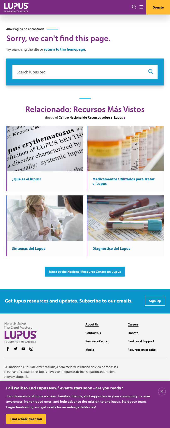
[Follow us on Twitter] (15, 349)
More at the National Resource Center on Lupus (85, 271)
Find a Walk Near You (26, 419)
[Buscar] (134, 7)
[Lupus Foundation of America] (16, 7)
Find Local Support (141, 341)
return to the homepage (64, 49)
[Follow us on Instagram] (31, 349)
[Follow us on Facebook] (8, 349)
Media (89, 350)
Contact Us (93, 333)
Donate (158, 7)
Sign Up (155, 301)
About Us (92, 324)
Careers (133, 324)
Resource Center (97, 341)
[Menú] (141, 7)
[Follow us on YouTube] (23, 349)
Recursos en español (142, 350)
